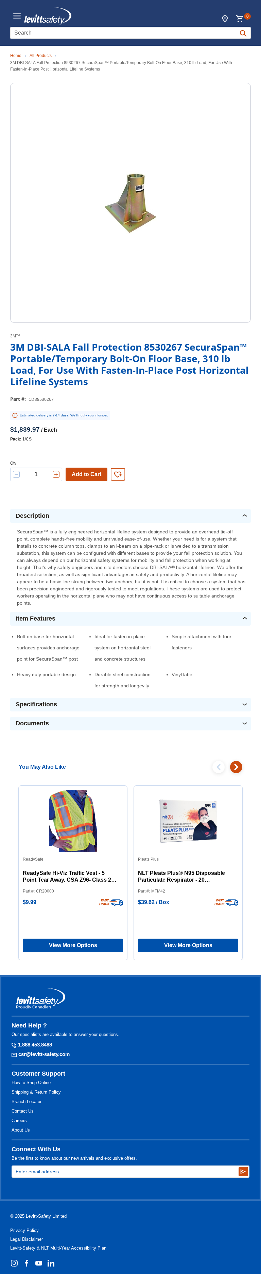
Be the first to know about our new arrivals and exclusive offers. (74, 1158)
